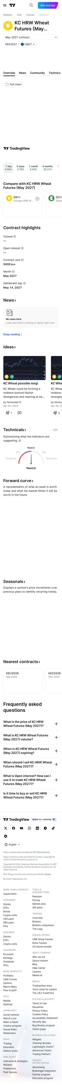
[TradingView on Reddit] (5, 836)
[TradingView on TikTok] (53, 828)
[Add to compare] (37, 199)
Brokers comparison (43, 925)
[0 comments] (19, 412)
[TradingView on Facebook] (13, 828)
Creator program (12, 1025)
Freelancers (9, 1068)
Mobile (6, 1000)
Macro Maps (10, 986)
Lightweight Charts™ (43, 1046)
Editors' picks (10, 1050)
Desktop (7, 1004)
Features (37, 896)
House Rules (10, 1029)
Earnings (8, 957)
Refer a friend (10, 1022)
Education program (42, 1078)
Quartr (48, 874)
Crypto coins (10, 915)
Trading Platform (41, 1054)
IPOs (5, 965)
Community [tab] (37, 72)
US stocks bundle (41, 946)
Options (7, 982)
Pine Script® (10, 990)
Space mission (40, 960)
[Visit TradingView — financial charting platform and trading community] (16, 148)
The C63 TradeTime (43, 992)
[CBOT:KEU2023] (54, 377)
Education (8, 1047)
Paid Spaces (10, 1072)
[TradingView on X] (5, 828)
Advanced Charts (41, 1050)
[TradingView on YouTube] (21, 828)
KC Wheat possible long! (20, 383)
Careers (36, 971)
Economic (8, 954)
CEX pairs (8, 918)
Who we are (38, 956)
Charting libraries (41, 1043)
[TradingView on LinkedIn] (37, 828)
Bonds (6, 911)
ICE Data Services (41, 852)
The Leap (37, 928)
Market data (39, 903)
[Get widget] (55, 429)
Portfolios (8, 975)
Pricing (36, 900)
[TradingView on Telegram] (45, 828)
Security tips (39, 1021)
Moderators (9, 1033)
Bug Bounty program (43, 1025)
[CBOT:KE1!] (7, 377)
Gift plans (37, 907)
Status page (39, 1029)
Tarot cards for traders (44, 989)
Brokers (36, 921)
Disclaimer (37, 1007)
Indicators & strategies (15, 1061)
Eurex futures (39, 942)
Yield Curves (10, 979)
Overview (37, 917)
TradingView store (42, 985)
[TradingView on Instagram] (29, 828)
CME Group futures (42, 939)
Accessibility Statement (45, 1018)
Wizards (7, 1064)
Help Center (38, 967)
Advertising (38, 1067)
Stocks (7, 904)
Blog (34, 964)
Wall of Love (9, 1018)
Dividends (8, 961)
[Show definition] (14, 236)
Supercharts (10, 893)
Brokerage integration (44, 1070)
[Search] (31, 5)
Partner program (41, 1074)
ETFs (6, 907)
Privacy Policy (40, 1010)
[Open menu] (4, 5)
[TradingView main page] (12, 5)
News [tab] (22, 72)
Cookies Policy (40, 1014)
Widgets (36, 1039)
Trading (7, 1043)
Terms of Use (39, 1003)
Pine (5, 926)
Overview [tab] (9, 72)
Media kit (37, 975)
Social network (11, 1014)
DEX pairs (8, 922)
